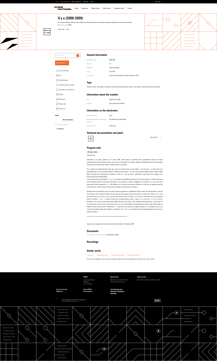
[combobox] (68, 55)
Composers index (119, 8)
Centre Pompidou (87, 291)
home (76, 8)
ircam (57, 1)
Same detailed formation (133, 255)
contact (129, 8)
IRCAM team (59, 291)
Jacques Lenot (64, 25)
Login (156, 1)
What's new (106, 8)
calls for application (76, 1)
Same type (90, 255)
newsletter (85, 1)
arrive (91, 1)
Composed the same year (117, 255)
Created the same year (102, 255)
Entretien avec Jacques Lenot (97, 235)
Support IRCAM (87, 289)
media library (95, 8)
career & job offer (64, 1)
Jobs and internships (61, 289)
